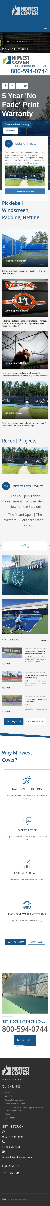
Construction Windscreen (15, 1104)
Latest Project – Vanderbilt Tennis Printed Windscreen (35, 653)
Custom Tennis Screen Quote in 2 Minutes (36, 700)
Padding (8, 1114)
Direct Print (9, 1096)
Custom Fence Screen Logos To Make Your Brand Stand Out (25, 1108)
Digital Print (9, 1092)
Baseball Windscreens (14, 1100)
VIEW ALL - (44, 641)
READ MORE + (6, 664)
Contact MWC (10, 1118)
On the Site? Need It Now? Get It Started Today (36, 676)
